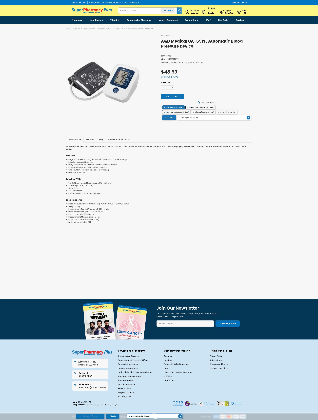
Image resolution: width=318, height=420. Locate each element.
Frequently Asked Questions (177, 364)
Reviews (90, 139)
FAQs (244, 2)
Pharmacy (77, 20)
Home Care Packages (128, 368)
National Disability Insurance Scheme (135, 372)
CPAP (208, 20)
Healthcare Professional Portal (178, 372)
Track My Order (125, 396)
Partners (168, 376)
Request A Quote (126, 392)
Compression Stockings (139, 20)
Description (75, 139)
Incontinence (96, 20)
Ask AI (170, 10)
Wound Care (191, 20)
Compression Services (128, 356)
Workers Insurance (126, 384)
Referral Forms (124, 388)
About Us (168, 356)
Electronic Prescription (128, 364)
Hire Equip (223, 20)
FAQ (101, 139)
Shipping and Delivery (219, 364)
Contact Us (169, 380)
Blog (166, 368)
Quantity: (166, 83)
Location (235, 2)
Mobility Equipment (168, 20)
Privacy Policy (216, 356)
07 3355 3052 (79, 2)
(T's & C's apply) (129, 2)
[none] (103, 82)
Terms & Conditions (219, 368)
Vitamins (114, 20)
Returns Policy (216, 360)
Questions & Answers (119, 139)
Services (240, 20)
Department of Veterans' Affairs (133, 360)
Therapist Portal (125, 380)
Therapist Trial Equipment (129, 376)
